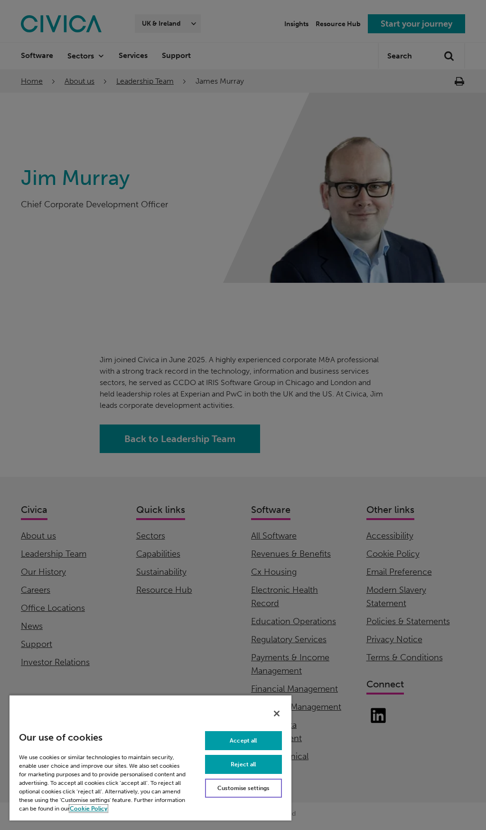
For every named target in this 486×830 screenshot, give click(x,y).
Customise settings (243, 788)
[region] (150, 757)
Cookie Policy (88, 808)
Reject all (243, 764)
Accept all (243, 740)
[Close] (276, 713)
